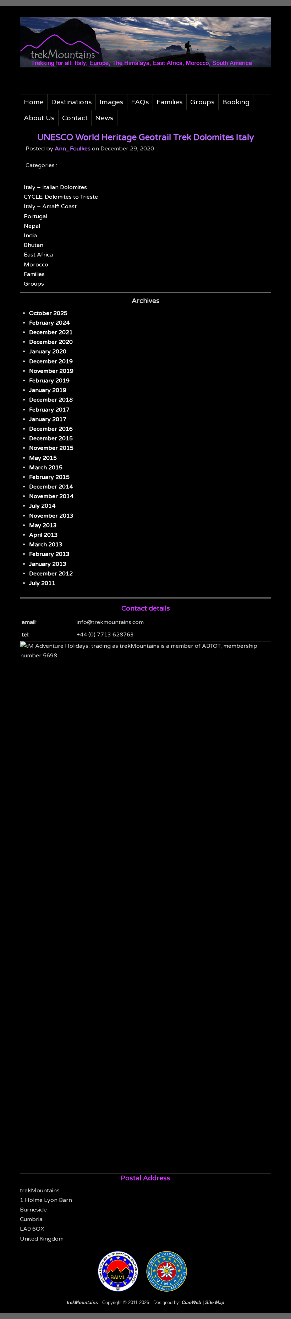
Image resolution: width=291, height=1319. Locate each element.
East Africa (38, 254)
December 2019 (51, 361)
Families (170, 102)
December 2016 (51, 428)
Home (34, 102)
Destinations (71, 102)
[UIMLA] (169, 1289)
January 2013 (47, 564)
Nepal (32, 226)
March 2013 (45, 544)
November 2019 (51, 371)
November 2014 (51, 496)
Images (111, 102)
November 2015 (51, 448)
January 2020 (47, 351)
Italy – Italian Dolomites (55, 187)
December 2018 (51, 399)
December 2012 (51, 573)
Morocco (36, 264)
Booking (235, 102)
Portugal (35, 216)
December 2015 (51, 438)
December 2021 (51, 332)
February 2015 (49, 477)
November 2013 (51, 515)
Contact (75, 118)
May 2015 (43, 458)
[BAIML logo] (122, 1289)
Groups (202, 102)
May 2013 (43, 525)
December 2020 (51, 342)
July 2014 (42, 505)
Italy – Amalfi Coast (50, 206)
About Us (39, 118)
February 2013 (49, 554)
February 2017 (49, 409)
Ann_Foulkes (72, 148)
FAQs (140, 102)
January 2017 (47, 419)
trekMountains (82, 1302)
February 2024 (49, 322)
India (30, 235)
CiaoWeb (191, 1302)
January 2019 (47, 390)
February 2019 (49, 380)
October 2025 (48, 313)
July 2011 (42, 583)
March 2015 (45, 467)
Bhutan (33, 245)
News (104, 118)
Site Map (214, 1302)
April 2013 (43, 535)
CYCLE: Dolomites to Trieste (61, 196)
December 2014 (51, 486)
